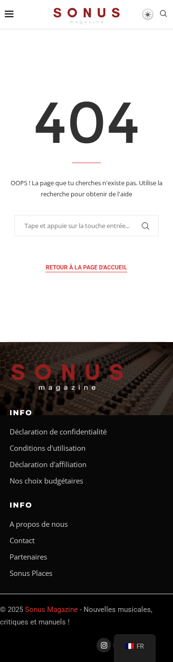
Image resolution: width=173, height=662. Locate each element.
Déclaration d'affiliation (48, 464)
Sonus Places (31, 573)
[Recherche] (163, 14)
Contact (22, 540)
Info (21, 412)
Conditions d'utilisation (48, 448)
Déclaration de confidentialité (58, 431)
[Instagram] (104, 645)
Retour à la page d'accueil (86, 267)
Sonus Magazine (51, 609)
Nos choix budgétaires (46, 480)
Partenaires (28, 556)
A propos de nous (39, 524)
